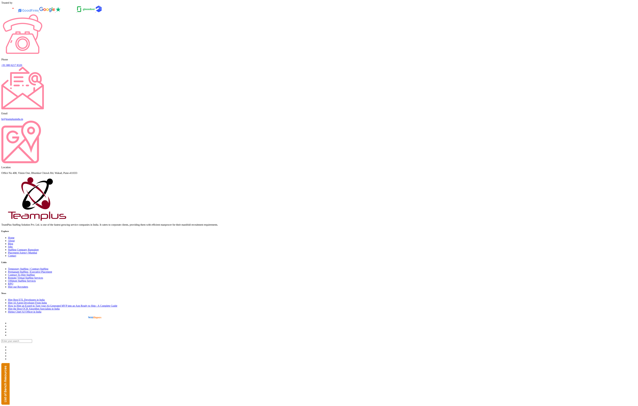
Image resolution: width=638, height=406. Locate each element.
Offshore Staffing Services (22, 280)
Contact (12, 255)
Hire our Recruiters (18, 286)
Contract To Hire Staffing (21, 274)
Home (11, 237)
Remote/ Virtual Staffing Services (25, 277)
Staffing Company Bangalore (23, 249)
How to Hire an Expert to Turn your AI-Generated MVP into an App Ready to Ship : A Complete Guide (62, 305)
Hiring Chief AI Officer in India (24, 311)
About (11, 240)
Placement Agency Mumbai (22, 252)
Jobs (10, 246)
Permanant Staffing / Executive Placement (30, 271)
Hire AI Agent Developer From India (27, 302)
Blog (10, 243)
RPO (10, 283)
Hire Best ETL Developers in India (26, 299)
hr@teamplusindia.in (12, 119)
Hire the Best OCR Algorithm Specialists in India (34, 308)
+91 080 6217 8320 (11, 65)
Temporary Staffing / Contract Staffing (28, 268)
